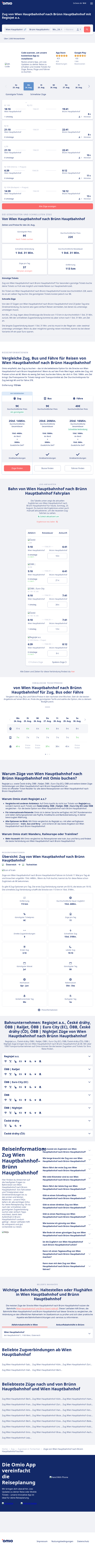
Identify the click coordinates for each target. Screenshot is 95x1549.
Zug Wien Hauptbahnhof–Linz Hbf (48, 1426)
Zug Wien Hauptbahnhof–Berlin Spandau (21, 1415)
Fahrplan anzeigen (24, 271)
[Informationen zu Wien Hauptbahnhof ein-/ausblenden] (89, 1333)
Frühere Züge (36, 662)
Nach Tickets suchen (24, 239)
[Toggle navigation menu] (91, 3)
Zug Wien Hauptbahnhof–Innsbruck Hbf (21, 1432)
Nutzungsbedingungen (62, 1541)
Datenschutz (83, 1541)
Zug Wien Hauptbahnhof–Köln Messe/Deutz (22, 1426)
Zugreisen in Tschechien (29, 1449)
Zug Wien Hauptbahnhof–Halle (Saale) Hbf (21, 1370)
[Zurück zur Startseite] (7, 3)
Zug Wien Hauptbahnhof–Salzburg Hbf (20, 1364)
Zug (12, 1449)
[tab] (14, 94)
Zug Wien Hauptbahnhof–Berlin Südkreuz (51, 1370)
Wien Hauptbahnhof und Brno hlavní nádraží (37, 1308)
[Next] (89, 86)
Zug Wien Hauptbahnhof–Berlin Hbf (19, 1398)
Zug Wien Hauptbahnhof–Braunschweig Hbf (53, 1432)
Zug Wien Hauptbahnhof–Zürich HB (49, 1404)
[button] (57, 29)
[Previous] (10, 720)
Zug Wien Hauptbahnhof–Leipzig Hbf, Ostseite (23, 1437)
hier (73, 671)
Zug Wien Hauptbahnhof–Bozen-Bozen (50, 1415)
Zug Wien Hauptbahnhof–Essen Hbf (49, 1421)
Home (5, 1449)
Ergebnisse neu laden (46, 522)
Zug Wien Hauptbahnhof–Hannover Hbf (51, 1410)
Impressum (42, 1541)
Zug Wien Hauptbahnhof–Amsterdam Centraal (24, 1410)
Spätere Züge (58, 662)
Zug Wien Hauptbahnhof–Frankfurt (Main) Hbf (23, 1404)
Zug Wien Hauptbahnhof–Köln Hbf (48, 1364)
